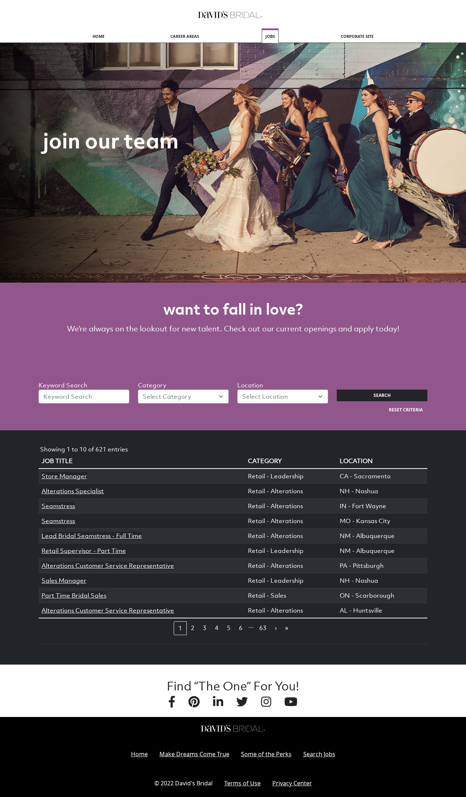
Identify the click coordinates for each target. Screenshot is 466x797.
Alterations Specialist (73, 491)
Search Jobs (319, 754)
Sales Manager (64, 581)
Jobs (270, 36)
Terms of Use (242, 783)
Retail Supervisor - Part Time (84, 551)
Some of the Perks (266, 754)
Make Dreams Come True (194, 754)
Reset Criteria (406, 410)
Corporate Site (357, 36)
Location (250, 385)
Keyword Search (63, 385)
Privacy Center (292, 783)
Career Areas (184, 36)
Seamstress (58, 506)
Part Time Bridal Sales (74, 595)
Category (152, 385)
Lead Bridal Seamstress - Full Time (92, 536)
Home (98, 36)
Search (382, 395)
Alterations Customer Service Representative (108, 566)
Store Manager (64, 476)
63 (262, 628)
